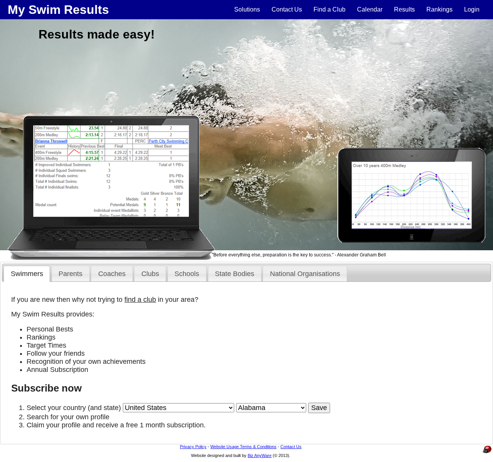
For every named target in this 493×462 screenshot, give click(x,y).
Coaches (112, 274)
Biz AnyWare (260, 455)
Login (472, 9)
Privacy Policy (193, 446)
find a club (140, 299)
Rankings (439, 9)
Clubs (150, 274)
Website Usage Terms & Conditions (243, 446)
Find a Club (329, 9)
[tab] (26, 274)
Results (404, 9)
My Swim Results (58, 10)
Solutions (247, 9)
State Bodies (234, 274)
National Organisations (305, 274)
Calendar (369, 9)
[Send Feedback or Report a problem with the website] (487, 453)
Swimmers (27, 274)
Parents (70, 274)
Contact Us (287, 9)
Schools (186, 274)
